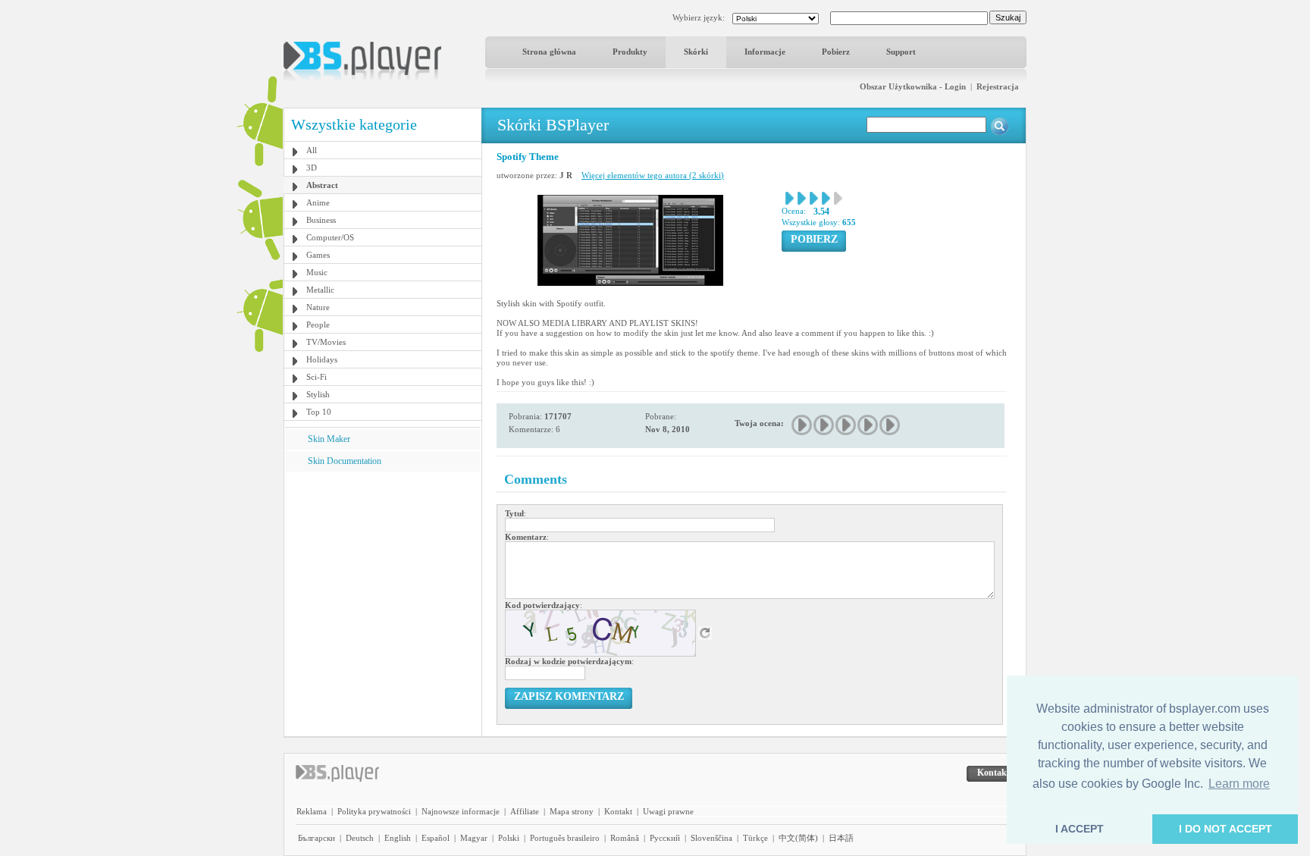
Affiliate (524, 811)
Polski (508, 837)
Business (321, 219)
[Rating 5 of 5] (890, 425)
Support (901, 51)
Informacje (764, 51)
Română (624, 837)
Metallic (320, 289)
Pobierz (836, 51)
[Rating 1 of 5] (802, 425)
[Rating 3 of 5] (846, 425)
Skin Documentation (344, 461)
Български (316, 837)
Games (318, 254)
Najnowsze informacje (461, 811)
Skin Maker (329, 439)
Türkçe (755, 837)
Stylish (318, 394)
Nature (318, 307)
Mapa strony (572, 811)
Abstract (322, 185)
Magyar (473, 837)
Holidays (321, 359)
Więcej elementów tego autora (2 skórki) (652, 175)
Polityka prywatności (374, 811)
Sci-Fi (316, 376)
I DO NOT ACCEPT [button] (1225, 829)
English (397, 837)
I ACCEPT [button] (1079, 829)
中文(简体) (798, 837)
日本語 (841, 837)
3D (311, 167)
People (318, 324)
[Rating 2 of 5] (824, 425)
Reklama (311, 811)
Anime (318, 202)
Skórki (696, 51)
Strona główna (549, 51)
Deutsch (360, 837)
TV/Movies (326, 341)
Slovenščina (711, 837)
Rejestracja (997, 86)
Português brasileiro (565, 837)
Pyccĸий (665, 837)
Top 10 (318, 411)
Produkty (630, 51)
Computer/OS (330, 237)
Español (436, 837)
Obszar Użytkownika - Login (913, 86)
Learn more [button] (1239, 783)
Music (317, 272)
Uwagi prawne (668, 811)
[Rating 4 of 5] (868, 425)
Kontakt (618, 811)
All (311, 150)
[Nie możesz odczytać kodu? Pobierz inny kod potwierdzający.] (705, 632)
